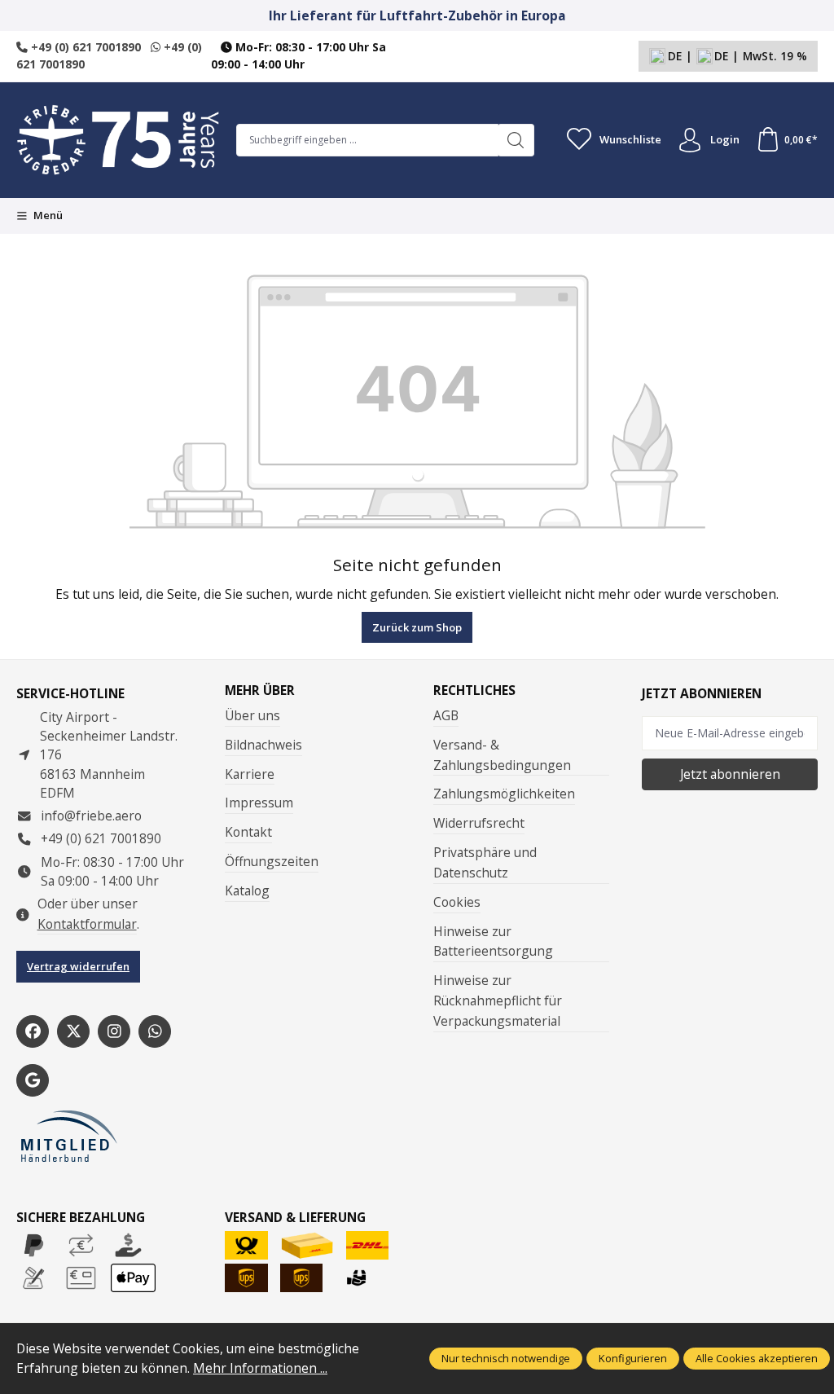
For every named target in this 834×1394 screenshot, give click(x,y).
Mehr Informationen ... (260, 1368)
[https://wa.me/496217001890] (154, 1031)
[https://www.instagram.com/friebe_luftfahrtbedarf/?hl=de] (114, 1031)
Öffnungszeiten (271, 861)
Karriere (249, 774)
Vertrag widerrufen (78, 966)
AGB (446, 715)
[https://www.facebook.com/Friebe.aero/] (32, 1031)
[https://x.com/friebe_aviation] (73, 1031)
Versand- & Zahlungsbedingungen (502, 755)
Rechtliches (474, 690)
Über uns (252, 715)
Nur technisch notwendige (505, 1358)
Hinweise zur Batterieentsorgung (493, 941)
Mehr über (260, 690)
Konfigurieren (633, 1358)
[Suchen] (516, 140)
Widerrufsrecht (479, 823)
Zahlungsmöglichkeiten (504, 794)
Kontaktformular (87, 924)
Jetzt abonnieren (730, 774)
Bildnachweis (263, 745)
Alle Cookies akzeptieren (757, 1358)
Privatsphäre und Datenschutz (485, 862)
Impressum (259, 802)
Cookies (457, 902)
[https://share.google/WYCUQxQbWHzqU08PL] (32, 1080)
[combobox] (367, 140)
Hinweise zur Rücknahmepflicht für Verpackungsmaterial (497, 1000)
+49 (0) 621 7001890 (84, 47)
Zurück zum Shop (417, 627)
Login (725, 139)
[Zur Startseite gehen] (118, 140)
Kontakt (248, 832)
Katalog (247, 890)
